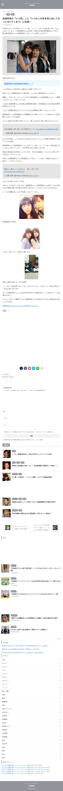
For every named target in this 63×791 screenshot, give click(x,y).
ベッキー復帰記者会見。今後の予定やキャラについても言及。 (32, 454)
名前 (4, 411)
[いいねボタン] (4, 310)
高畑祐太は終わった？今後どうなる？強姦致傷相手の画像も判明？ (34, 502)
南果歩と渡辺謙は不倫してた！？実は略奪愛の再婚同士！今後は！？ (35, 465)
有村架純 (6, 377)
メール (5, 418)
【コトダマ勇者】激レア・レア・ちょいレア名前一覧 (17, 765)
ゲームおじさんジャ (41, 767)
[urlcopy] (41, 368)
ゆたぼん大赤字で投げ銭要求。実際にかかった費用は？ (29, 629)
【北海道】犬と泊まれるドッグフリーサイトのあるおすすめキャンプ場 (34, 594)
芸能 (8, 374)
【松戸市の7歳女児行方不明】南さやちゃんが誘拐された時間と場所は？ (22, 652)
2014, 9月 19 (34, 133)
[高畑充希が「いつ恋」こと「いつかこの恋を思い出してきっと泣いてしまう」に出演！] (33, 368)
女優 (5, 374)
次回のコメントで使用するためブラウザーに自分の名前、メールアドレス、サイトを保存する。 (29, 432)
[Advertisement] (16, 327)
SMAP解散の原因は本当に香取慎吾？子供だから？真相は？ (32, 513)
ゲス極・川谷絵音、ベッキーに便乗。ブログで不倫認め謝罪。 (32, 477)
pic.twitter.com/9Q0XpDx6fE (47, 129)
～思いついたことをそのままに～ (31, 783)
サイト (5, 425)
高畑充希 (11, 377)
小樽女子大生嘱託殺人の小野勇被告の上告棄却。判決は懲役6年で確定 (34, 618)
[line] (37, 368)
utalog (32, 5)
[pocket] (29, 368)
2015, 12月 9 (34, 176)
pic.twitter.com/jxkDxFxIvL (14, 171)
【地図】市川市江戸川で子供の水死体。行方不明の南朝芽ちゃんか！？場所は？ (24, 645)
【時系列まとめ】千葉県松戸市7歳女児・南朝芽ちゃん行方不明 (20, 649)
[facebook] (25, 368)
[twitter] (21, 368)
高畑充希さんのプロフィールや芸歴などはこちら (20, 306)
